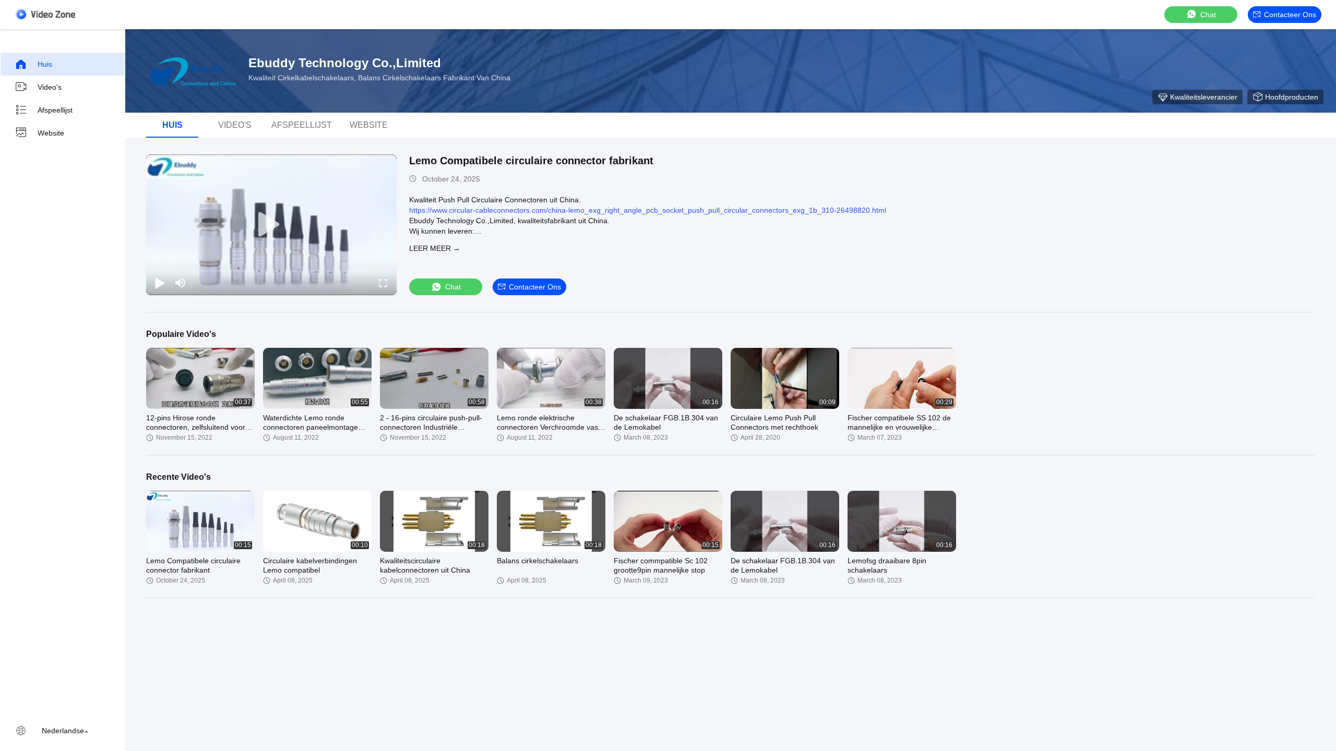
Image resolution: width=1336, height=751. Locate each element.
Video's (50, 87)
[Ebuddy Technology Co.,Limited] (193, 71)
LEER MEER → (434, 248)
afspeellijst (301, 124)
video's (235, 124)
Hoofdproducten (1291, 97)
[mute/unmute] (180, 282)
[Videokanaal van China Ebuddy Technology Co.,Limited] (45, 14)
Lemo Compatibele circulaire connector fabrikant (531, 160)
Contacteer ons (1290, 14)
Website (51, 133)
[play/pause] (159, 282)
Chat (1208, 14)
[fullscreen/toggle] (383, 282)
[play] (271, 225)
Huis (45, 64)
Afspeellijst (55, 110)
